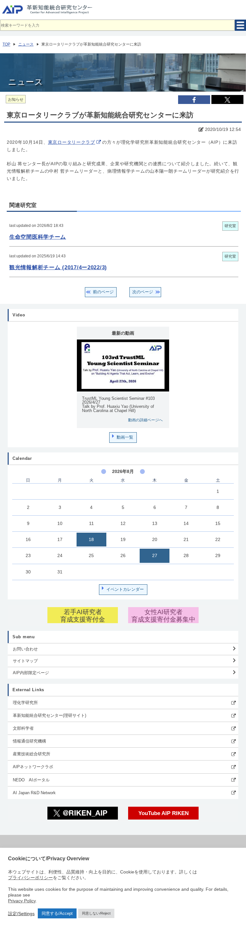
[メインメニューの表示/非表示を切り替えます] (240, 25)
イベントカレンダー (125, 589)
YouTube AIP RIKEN (163, 813)
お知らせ (15, 99)
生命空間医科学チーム (37, 237)
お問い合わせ (25, 649)
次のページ (142, 291)
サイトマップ (25, 660)
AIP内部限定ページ (31, 672)
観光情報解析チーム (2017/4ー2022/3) (58, 267)
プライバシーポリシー (30, 877)
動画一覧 (125, 437)
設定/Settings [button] (21, 913)
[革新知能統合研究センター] (123, 11)
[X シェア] (227, 99)
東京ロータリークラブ (71, 142)
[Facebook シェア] (194, 99)
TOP (6, 44)
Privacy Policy (22, 900)
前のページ (103, 291)
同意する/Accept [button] (57, 913)
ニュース (26, 44)
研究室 (230, 226)
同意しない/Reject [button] (96, 913)
